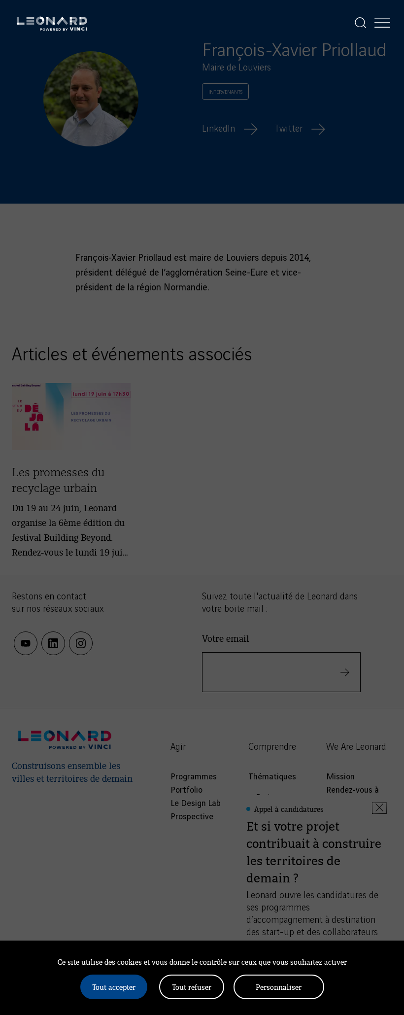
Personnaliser (279, 986)
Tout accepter (113, 986)
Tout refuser (191, 986)
